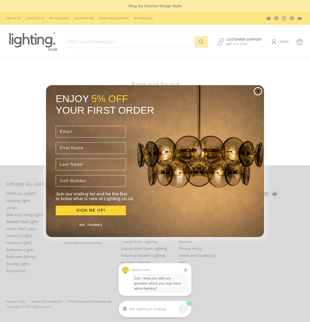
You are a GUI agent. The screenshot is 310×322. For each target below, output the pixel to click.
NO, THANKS (90, 225)
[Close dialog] (258, 91)
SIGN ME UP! (91, 210)
